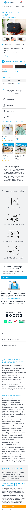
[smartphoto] (9, 2)
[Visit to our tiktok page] (21, 315)
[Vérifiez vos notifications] (23, 2)
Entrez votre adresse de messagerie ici (13, 271)
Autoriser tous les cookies (8, 506)
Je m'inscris (6, 277)
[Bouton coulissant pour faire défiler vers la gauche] (4, 39)
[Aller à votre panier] (25, 2)
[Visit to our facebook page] (7, 315)
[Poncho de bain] (20, 129)
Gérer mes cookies (7, 510)
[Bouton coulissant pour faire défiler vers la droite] (23, 39)
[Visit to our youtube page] (14, 315)
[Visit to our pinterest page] (10, 315)
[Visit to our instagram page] (17, 315)
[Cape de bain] (7, 129)
